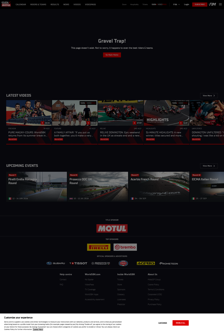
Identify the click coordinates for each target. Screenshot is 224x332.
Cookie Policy (38, 329)
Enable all (180, 323)
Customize (162, 323)
